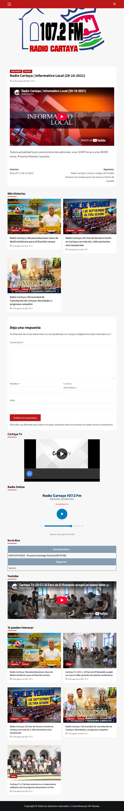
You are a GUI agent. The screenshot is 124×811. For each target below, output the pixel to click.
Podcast (27, 71)
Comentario (17, 342)
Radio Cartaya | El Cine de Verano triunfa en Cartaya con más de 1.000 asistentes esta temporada (88, 241)
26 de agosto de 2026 (20, 246)
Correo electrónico (70, 385)
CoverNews (77, 806)
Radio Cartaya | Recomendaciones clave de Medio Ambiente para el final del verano (34, 240)
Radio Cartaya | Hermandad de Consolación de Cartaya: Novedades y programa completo (31, 300)
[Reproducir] (62, 514)
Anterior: (22, 171)
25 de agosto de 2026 (76, 249)
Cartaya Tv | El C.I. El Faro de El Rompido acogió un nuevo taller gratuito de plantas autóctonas (89, 673)
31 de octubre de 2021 (21, 81)
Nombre (15, 383)
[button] (11, 4)
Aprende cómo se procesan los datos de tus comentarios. (84, 424)
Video (69, 664)
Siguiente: (89, 175)
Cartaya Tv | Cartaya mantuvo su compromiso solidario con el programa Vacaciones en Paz (33, 786)
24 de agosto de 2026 (20, 308)
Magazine (15, 230)
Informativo (16, 71)
